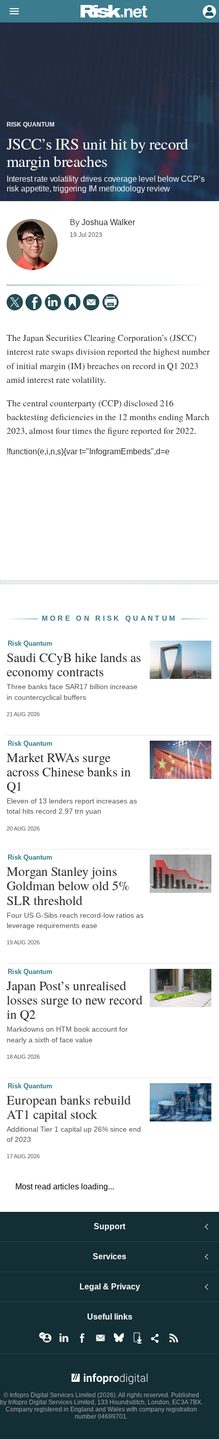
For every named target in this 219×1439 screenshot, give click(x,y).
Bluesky (119, 1338)
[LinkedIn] (53, 302)
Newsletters (100, 1338)
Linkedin (64, 1338)
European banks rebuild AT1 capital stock (69, 1106)
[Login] (208, 11)
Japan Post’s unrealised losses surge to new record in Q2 (75, 999)
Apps (137, 1338)
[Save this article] (72, 302)
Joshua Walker (108, 222)
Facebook (82, 1338)
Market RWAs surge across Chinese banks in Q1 (69, 771)
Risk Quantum (30, 124)
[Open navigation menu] (9, 11)
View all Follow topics (45, 1338)
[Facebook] (33, 302)
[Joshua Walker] (32, 244)
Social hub (155, 1338)
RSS (174, 1338)
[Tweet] (15, 302)
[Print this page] (110, 302)
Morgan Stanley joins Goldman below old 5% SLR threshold (68, 885)
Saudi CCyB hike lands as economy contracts (74, 664)
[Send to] (91, 302)
